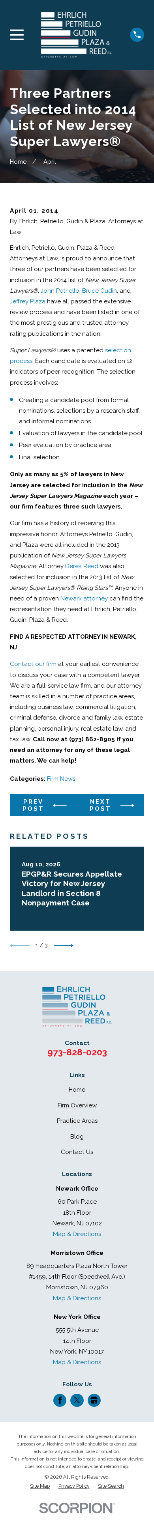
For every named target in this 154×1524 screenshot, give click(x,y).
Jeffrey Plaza (27, 301)
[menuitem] (40, 1486)
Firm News (61, 778)
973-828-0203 (77, 1052)
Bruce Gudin (99, 290)
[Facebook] (60, 1400)
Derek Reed (81, 566)
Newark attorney (84, 598)
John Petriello (60, 290)
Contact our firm (33, 664)
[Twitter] (77, 1400)
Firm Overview (77, 1105)
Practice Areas (77, 1120)
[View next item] (63, 946)
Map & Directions (77, 1234)
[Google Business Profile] (94, 1400)
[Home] (76, 35)
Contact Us (77, 1152)
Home (77, 1089)
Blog (77, 1136)
